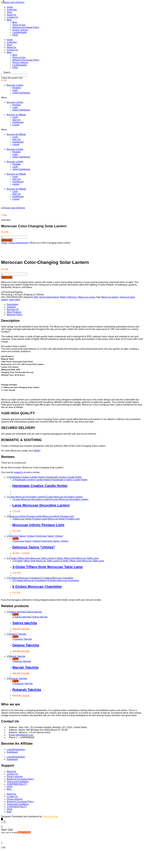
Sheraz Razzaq (50, 816)
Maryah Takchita (25, 667)
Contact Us (12, 17)
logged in (18, 472)
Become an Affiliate (16, 114)
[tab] (75, 304)
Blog (14, 22)
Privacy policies (20, 30)
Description (12, 304)
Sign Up (16, 120)
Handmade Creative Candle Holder (40, 486)
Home (10, 7)
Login (15, 90)
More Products (14, 312)
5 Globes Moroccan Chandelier (37, 586)
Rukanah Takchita (26, 690)
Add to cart (6, 240)
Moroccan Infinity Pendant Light (38, 525)
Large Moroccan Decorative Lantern (41, 505)
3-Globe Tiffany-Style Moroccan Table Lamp (47, 567)
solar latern (14, 299)
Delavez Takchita (25, 645)
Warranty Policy (14, 314)
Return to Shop (24, 832)
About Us (11, 15)
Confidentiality (19, 32)
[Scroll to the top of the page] (2, 819)
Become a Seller (15, 85)
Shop (9, 12)
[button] (72, 72)
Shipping (11, 307)
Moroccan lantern (110, 297)
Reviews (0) (13, 309)
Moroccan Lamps (86, 297)
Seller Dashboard (21, 93)
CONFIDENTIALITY (17, 784)
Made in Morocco (68, 297)
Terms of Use (18, 25)
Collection (12, 9)
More (9, 20)
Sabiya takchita (24, 623)
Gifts (36, 297)
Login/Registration (16, 749)
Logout (15, 125)
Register (16, 87)
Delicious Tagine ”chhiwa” (33, 547)
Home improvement (18, 243)
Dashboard (17, 122)
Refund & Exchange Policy (25, 27)
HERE (36, 450)
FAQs (15, 35)
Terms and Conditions (18, 781)
